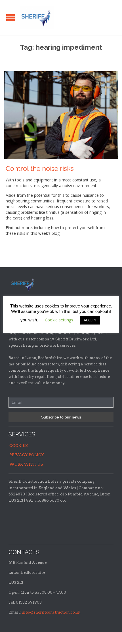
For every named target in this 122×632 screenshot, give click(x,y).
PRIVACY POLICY (26, 455)
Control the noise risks (40, 169)
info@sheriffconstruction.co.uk (51, 612)
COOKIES (18, 445)
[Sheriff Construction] (37, 17)
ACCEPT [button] (90, 320)
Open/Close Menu (10, 17)
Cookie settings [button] (59, 320)
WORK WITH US (26, 464)
